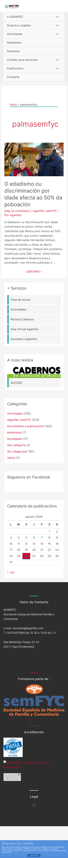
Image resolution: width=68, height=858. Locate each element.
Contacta (13, 77)
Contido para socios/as (22, 59)
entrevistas (14, 432)
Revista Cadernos (22, 319)
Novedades (14, 439)
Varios (11, 457)
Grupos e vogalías (19, 25)
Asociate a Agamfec (24, 339)
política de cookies (34, 850)
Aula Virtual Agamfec (25, 329)
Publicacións (15, 68)
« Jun (10, 572)
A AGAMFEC (15, 16)
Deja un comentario (17, 211)
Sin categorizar (17, 451)
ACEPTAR (34, 856)
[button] (34, 805)
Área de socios (20, 299)
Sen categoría (16, 445)
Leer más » (34, 271)
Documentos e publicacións (25, 426)
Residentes (14, 42)
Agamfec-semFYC (45, 211)
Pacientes (13, 51)
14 (41, 543)
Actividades (14, 34)
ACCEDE (16, 382)
